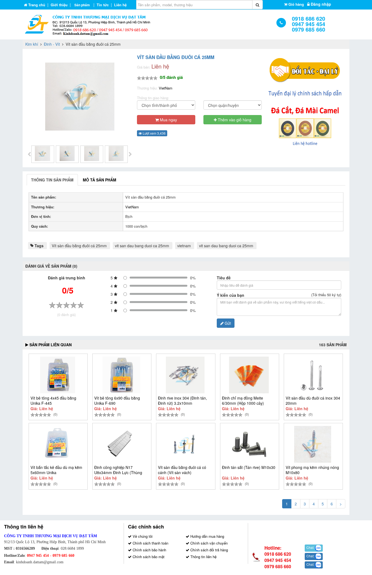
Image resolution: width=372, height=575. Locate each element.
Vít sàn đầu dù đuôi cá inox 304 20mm (313, 400)
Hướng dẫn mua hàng (206, 536)
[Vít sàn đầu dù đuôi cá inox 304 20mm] (313, 375)
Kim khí (31, 44)
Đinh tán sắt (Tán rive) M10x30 (248, 467)
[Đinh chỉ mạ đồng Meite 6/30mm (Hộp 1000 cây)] (249, 375)
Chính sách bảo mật (148, 556)
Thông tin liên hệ (203, 556)
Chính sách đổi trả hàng (208, 549)
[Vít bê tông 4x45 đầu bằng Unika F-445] (58, 375)
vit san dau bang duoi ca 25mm (142, 245)
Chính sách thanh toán (150, 543)
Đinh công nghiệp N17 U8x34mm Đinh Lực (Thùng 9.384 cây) (118, 472)
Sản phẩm (82, 4)
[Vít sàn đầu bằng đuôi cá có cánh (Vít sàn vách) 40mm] (185, 444)
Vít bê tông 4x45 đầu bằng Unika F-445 (53, 400)
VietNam (165, 88)
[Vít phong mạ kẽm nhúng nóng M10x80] (313, 444)
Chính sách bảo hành (149, 549)
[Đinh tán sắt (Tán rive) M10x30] (249, 444)
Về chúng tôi (142, 536)
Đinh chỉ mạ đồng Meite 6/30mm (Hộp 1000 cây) (243, 400)
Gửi (227, 323)
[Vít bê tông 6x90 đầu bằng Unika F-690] (121, 375)
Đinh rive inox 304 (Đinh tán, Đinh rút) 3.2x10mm (182, 400)
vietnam (184, 245)
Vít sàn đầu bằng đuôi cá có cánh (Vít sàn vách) (182, 470)
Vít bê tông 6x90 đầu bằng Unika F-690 (117, 400)
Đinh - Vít (52, 44)
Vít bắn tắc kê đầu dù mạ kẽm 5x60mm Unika (56, 470)
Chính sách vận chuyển (208, 543)
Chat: (310, 547)
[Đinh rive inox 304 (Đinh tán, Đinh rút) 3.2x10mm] (185, 375)
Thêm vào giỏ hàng (234, 119)
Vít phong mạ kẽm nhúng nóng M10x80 (312, 470)
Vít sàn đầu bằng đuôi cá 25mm (79, 245)
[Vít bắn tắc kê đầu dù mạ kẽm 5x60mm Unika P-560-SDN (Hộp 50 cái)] (58, 444)
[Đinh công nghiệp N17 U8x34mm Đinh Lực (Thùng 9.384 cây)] (121, 444)
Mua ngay (168, 119)
